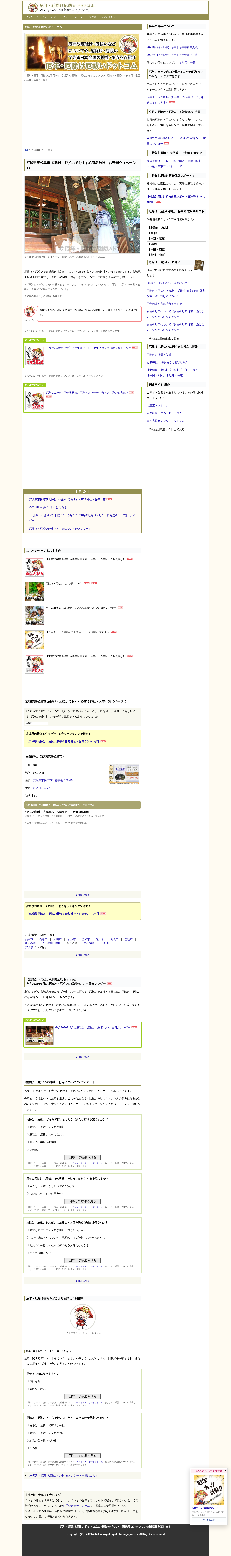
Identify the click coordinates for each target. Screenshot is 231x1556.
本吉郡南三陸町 (51, 942)
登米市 (86, 939)
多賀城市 (30, 942)
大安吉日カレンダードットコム (166, 420)
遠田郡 (100, 939)
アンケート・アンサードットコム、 (88, 1163)
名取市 (114, 939)
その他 (33, 1149)
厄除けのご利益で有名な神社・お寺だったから (57, 1230)
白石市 (105, 942)
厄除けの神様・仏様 (159, 354)
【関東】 (173, 369)
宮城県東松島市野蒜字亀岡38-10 (53, 780)
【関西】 (195, 369)
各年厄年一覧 (187, 62)
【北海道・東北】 (157, 369)
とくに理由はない (40, 1253)
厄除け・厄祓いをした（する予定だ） (52, 1186)
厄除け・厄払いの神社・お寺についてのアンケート (60, 528)
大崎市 (57, 939)
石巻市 (43, 939)
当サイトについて (46, 17)
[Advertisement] (82, 115)
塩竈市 (128, 939)
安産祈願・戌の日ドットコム (164, 413)
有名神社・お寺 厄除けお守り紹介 (167, 362)
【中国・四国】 (156, 375)
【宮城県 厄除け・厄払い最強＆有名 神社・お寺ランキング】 (63, 741)
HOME (28, 17)
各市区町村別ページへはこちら (48, 507)
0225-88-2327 (41, 788)
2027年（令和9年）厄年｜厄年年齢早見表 (172, 54)
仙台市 (29, 939)
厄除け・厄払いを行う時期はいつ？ (168, 283)
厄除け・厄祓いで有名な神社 (47, 1126)
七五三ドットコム (157, 405)
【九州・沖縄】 (175, 375)
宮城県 (29, 947)
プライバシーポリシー (72, 17)
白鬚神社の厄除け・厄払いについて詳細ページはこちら (62, 805)
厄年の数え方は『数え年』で (164, 303)
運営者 (92, 17)
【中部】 (184, 369)
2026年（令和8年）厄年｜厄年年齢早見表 (172, 47)
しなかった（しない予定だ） (47, 1193)
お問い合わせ (108, 17)
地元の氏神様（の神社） (44, 1142)
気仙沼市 (89, 942)
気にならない (37, 1389)
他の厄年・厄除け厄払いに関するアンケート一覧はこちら (63, 1475)
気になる (34, 1381)
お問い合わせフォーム (76, 1505)
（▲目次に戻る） (82, 895)
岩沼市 (72, 939)
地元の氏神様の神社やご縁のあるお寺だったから (59, 1245)
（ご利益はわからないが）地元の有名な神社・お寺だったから (67, 1237)
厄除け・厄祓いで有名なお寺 (47, 1134)
